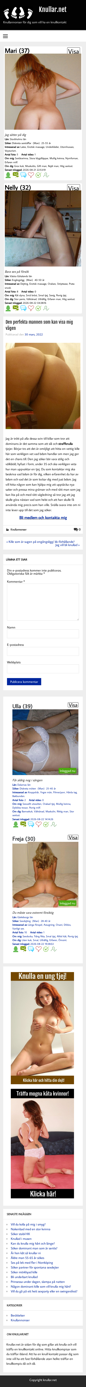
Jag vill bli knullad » (67, 545)
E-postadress (15, 644)
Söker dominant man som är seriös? (34, 1248)
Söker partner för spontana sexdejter (35, 1267)
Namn (11, 627)
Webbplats (14, 662)
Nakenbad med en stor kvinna (30, 1229)
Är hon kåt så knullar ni (26, 1253)
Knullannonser (18, 529)
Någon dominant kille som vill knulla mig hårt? (41, 1286)
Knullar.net (53, 10)
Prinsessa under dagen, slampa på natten (38, 1282)
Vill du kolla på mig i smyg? (28, 1224)
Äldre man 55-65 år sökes (27, 1258)
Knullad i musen (21, 1239)
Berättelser (18, 1315)
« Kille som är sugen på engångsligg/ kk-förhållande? (40, 542)
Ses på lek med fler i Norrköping (32, 1262)
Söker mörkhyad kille (24, 1272)
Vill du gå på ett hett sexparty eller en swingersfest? (44, 1291)
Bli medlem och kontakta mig (43, 517)
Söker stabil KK (20, 1234)
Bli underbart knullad (24, 1277)
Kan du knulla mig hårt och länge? (33, 1243)
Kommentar (16, 581)
